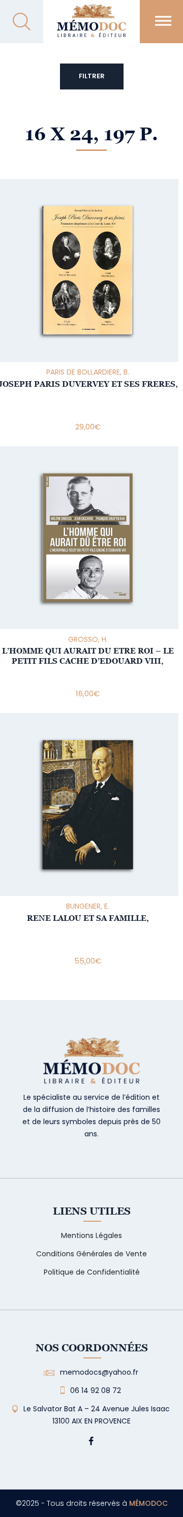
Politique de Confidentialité (92, 1272)
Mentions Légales (91, 1235)
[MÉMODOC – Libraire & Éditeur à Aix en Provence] (91, 26)
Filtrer (92, 76)
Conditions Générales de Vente (91, 1254)
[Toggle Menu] (163, 20)
